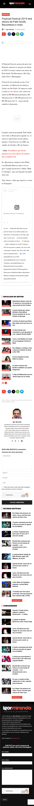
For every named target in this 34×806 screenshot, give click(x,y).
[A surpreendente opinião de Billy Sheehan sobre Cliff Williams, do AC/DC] (6, 556)
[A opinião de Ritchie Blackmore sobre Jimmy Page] (6, 622)
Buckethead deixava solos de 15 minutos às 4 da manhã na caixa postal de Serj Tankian (22, 303)
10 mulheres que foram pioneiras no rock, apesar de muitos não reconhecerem (16, 153)
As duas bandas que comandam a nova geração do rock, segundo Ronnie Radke (22, 332)
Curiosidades (5, 305)
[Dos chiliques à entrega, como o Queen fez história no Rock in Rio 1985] (6, 350)
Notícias (6, 14)
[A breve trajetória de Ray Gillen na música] (6, 359)
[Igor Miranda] (3, 29)
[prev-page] (3, 383)
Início (3, 400)
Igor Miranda (10, 29)
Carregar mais (16, 600)
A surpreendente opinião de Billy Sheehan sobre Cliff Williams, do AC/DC (21, 556)
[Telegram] (22, 34)
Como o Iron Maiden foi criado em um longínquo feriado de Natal (22, 341)
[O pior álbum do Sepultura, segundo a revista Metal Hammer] (6, 584)
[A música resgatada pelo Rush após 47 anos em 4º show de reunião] (6, 534)
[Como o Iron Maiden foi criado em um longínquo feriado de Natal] (6, 341)
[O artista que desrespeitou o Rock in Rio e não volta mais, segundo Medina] (6, 659)
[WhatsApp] (17, 34)
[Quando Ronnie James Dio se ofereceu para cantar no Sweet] (6, 566)
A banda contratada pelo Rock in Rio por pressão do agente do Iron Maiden (22, 524)
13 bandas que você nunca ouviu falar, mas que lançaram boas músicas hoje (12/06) (22, 593)
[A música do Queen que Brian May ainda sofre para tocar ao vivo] (6, 323)
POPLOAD (27, 282)
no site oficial (13, 91)
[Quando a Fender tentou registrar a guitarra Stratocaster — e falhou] (6, 612)
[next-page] (6, 383)
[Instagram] (15, 440)
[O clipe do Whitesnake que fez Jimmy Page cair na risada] (6, 377)
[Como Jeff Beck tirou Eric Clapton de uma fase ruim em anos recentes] (6, 575)
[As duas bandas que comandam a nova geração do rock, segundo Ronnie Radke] (6, 332)
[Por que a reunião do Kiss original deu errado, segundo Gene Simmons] (6, 681)
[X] (13, 34)
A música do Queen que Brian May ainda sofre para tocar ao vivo (22, 323)
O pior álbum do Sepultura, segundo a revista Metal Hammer (21, 584)
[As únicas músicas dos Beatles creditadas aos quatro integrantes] (6, 368)
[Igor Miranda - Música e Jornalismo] (17, 4)
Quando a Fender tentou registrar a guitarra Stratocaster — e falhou (20, 612)
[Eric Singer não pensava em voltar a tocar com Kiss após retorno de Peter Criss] (6, 515)
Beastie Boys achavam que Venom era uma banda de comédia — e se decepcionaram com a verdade (21, 545)
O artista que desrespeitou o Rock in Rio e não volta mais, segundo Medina (21, 659)
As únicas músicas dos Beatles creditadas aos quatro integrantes (22, 367)
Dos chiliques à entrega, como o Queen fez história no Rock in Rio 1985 (22, 350)
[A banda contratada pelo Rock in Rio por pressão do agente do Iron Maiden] (6, 524)
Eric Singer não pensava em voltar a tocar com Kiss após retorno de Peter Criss (21, 515)
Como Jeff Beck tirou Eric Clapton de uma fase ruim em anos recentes (22, 575)
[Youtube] (21, 440)
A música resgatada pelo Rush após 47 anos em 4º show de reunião (20, 534)
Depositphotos (15, 738)
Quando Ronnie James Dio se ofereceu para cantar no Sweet (22, 566)
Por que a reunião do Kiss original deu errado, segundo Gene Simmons (21, 681)
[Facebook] (9, 34)
